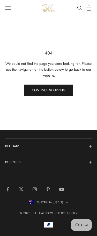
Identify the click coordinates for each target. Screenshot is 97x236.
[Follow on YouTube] (61, 189)
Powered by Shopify (61, 213)
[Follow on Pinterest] (48, 189)
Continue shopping (48, 90)
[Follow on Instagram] (34, 189)
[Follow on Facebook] (7, 189)
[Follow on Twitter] (21, 189)
